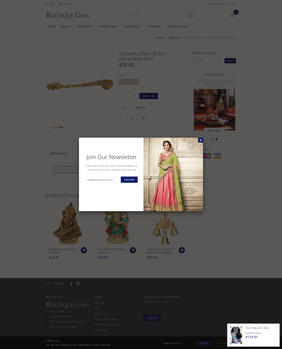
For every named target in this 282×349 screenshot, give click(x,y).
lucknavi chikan (253, 332)
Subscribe (129, 179)
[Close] (200, 140)
